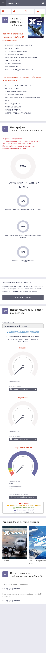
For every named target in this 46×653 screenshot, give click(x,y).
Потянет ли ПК (28, 11)
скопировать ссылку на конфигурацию (24, 332)
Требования (6, 11)
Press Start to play (23, 297)
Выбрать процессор (20, 389)
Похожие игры (40, 11)
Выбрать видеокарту (21, 439)
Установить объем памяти (23, 497)
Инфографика (17, 11)
